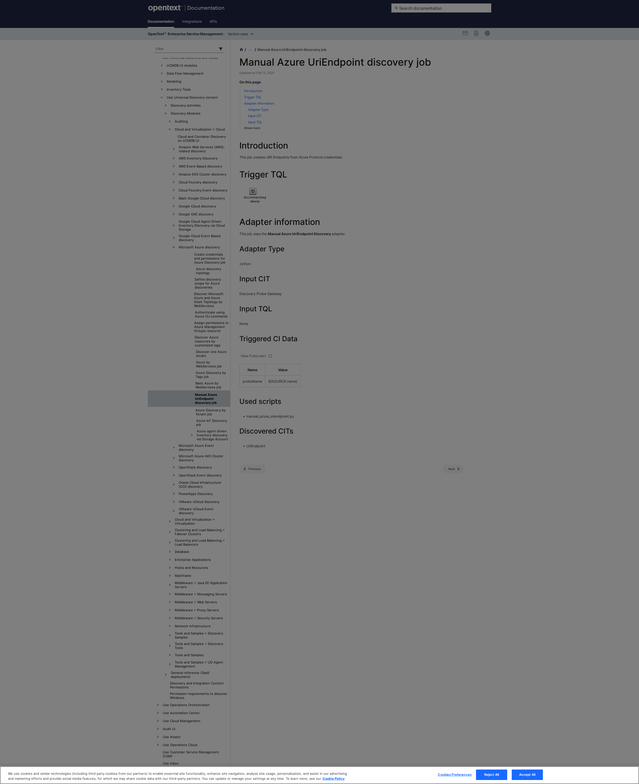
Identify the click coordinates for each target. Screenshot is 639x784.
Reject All (491, 775)
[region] (319, 775)
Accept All (527, 775)
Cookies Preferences (454, 775)
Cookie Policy (333, 779)
